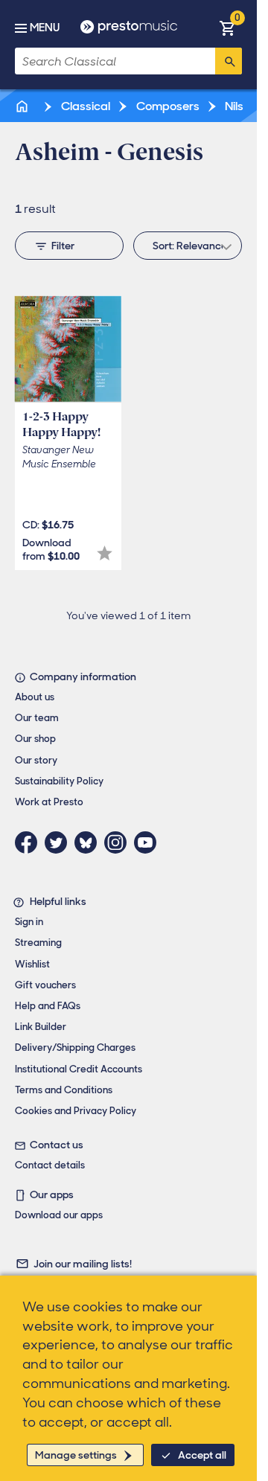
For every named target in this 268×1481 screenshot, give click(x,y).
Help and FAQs (47, 1005)
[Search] (228, 61)
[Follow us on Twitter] (59, 842)
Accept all (202, 1455)
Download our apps (59, 1215)
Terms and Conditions (63, 1090)
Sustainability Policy (59, 781)
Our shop (35, 738)
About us (34, 697)
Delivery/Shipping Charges (75, 1047)
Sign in (29, 921)
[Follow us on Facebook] (30, 842)
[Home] (23, 106)
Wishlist (32, 964)
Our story (36, 760)
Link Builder (40, 1026)
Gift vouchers (45, 985)
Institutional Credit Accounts (78, 1069)
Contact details (50, 1165)
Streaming (38, 942)
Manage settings (76, 1455)
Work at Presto (49, 802)
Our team (37, 717)
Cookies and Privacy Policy (75, 1110)
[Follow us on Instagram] (119, 842)
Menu (45, 27)
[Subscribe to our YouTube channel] (149, 842)
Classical (84, 106)
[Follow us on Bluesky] (89, 842)
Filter (62, 245)
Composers (167, 106)
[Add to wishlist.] (104, 553)
